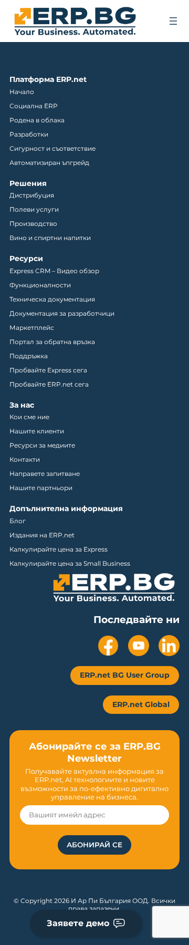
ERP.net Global (141, 704)
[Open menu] (173, 21)
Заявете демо (78, 923)
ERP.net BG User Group (125, 675)
